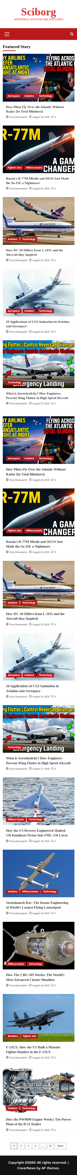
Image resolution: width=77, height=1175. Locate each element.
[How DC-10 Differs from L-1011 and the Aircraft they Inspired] (38, 221)
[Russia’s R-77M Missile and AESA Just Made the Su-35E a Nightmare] (38, 149)
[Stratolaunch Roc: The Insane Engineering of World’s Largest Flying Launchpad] (38, 873)
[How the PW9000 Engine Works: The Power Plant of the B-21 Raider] (38, 1090)
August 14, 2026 (41, 913)
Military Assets (34, 168)
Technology (45, 96)
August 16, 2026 (41, 841)
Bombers (13, 1036)
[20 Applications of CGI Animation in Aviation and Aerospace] (38, 292)
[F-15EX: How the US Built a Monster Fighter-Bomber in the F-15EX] (38, 1018)
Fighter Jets (14, 168)
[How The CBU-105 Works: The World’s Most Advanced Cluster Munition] (38, 945)
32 (50, 1146)
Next (60, 1146)
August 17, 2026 (41, 403)
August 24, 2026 (41, 117)
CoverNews (26, 1168)
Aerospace (14, 96)
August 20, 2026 (41, 188)
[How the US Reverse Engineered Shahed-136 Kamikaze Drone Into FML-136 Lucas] (38, 801)
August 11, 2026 (41, 1130)
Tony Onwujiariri (18, 117)
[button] (7, 33)
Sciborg (38, 12)
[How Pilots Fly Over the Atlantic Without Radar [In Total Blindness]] (38, 77)
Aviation (29, 96)
